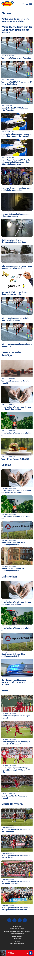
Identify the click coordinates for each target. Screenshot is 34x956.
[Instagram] (14, 920)
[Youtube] (20, 920)
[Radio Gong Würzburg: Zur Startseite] (7, 3)
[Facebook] (9, 920)
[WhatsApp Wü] (25, 920)
